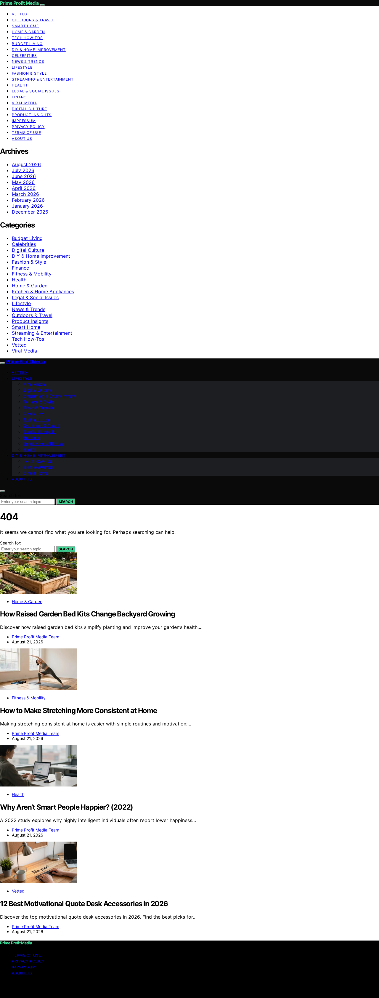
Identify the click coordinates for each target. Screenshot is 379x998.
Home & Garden (28, 32)
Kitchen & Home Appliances (43, 291)
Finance (20, 97)
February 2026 (28, 200)
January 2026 (27, 206)
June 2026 (24, 176)
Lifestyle (22, 67)
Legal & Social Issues (36, 91)
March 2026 (25, 194)
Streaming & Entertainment (43, 79)
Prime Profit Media (19, 3)
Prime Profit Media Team (35, 636)
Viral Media (24, 103)
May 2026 (23, 182)
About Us (22, 138)
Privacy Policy (28, 126)
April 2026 (24, 188)
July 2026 (23, 170)
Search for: (10, 495)
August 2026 (26, 164)
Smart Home (25, 26)
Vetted (19, 14)
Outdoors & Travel (33, 20)
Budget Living (27, 43)
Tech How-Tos (27, 38)
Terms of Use (26, 132)
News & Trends (28, 61)
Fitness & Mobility (32, 274)
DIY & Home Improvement (39, 49)
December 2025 (30, 212)
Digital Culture (29, 109)
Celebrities (24, 55)
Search (66, 501)
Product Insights (32, 115)
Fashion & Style (29, 73)
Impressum (24, 120)
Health (19, 85)
